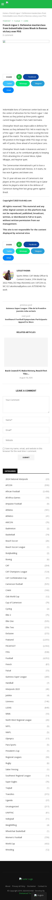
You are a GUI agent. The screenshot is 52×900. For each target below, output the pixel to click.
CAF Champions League (27, 571)
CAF (27, 565)
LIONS (27, 707)
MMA (27, 713)
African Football (27, 491)
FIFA (27, 652)
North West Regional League (27, 720)
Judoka (27, 695)
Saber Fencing (27, 769)
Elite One (27, 621)
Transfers (27, 794)
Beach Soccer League (27, 547)
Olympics (27, 738)
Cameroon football (27, 584)
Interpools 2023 (27, 689)
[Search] (49, 4)
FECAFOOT (27, 646)
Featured (27, 639)
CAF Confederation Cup (27, 578)
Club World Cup (27, 596)
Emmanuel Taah (26, 893)
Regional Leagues (27, 757)
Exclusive (27, 633)
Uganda (27, 800)
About (7, 886)
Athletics (27, 516)
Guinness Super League (27, 676)
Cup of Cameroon (27, 602)
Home (5, 13)
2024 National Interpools (27, 479)
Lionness (27, 701)
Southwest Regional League (27, 775)
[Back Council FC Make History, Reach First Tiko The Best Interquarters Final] (26, 352)
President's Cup (27, 751)
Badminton (27, 528)
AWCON (27, 522)
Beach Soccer (27, 541)
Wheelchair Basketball (27, 831)
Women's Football (27, 837)
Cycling (27, 608)
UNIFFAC (27, 812)
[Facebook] (34, 4)
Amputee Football (27, 503)
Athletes (27, 510)
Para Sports (27, 744)
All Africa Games (27, 497)
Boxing (27, 559)
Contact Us (42, 886)
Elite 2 (27, 615)
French (27, 664)
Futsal (27, 670)
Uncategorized (27, 806)
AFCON (27, 485)
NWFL (27, 732)
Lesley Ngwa (23, 270)
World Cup (27, 843)
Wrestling (27, 849)
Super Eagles (27, 781)
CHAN (27, 590)
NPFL (27, 726)
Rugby (27, 763)
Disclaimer (31, 886)
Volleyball (27, 818)
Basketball (27, 534)
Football (27, 658)
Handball (27, 683)
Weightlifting (27, 825)
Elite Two (27, 627)
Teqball (27, 788)
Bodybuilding (27, 553)
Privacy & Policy (18, 886)
